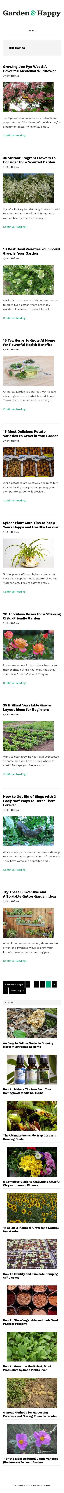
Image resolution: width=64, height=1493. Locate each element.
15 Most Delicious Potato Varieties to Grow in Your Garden (30, 433)
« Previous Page (14, 984)
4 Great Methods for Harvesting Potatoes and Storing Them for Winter (30, 1414)
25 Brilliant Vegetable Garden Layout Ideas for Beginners (27, 707)
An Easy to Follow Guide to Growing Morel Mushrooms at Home (28, 1044)
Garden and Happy (32, 13)
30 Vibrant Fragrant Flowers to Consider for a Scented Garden (29, 160)
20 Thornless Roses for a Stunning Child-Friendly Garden (32, 616)
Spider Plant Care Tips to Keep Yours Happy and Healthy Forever (31, 525)
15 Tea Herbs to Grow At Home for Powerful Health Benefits (29, 342)
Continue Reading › (15, 135)
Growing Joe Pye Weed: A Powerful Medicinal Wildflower (29, 69)
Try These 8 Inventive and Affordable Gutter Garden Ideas (30, 894)
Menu (32, 30)
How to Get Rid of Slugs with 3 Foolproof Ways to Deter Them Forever (29, 800)
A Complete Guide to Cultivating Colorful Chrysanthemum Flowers (31, 1183)
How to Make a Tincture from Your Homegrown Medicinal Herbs (27, 1091)
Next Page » (17, 990)
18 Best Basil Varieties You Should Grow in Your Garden (31, 251)
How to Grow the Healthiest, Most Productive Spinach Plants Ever (27, 1368)
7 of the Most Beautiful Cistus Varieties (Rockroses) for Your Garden (30, 1460)
